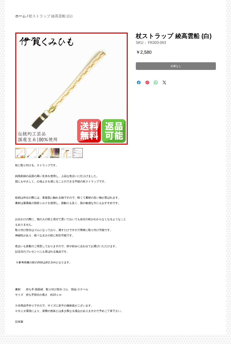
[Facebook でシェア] (138, 82)
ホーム (20, 16)
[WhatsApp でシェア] (156, 82)
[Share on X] (164, 82)
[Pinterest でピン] (147, 82)
